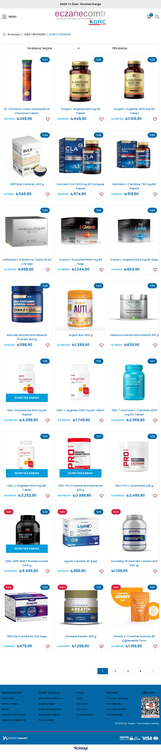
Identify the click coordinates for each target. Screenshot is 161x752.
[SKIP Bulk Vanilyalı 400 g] (27, 155)
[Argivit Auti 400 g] (81, 306)
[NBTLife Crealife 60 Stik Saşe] (27, 607)
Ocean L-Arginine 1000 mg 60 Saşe (134, 260)
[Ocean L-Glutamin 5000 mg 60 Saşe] (81, 231)
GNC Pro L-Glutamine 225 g (134, 486)
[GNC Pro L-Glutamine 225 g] (134, 457)
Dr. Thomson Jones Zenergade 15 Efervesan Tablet (26, 111)
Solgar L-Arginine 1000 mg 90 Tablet (134, 111)
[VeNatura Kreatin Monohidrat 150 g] (134, 306)
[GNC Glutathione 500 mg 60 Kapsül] (27, 381)
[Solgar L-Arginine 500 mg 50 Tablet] (81, 80)
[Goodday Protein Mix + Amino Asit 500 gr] (134, 532)
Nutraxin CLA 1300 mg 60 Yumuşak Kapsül (80, 186)
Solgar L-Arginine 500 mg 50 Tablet (80, 111)
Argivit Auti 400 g (80, 335)
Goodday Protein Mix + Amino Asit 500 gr (134, 563)
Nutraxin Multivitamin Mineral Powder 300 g (27, 337)
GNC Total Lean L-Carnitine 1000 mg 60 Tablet (134, 412)
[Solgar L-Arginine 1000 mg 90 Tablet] (134, 80)
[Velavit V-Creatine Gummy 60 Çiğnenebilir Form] (134, 607)
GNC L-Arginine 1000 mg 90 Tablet (80, 410)
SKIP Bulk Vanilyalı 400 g (27, 184)
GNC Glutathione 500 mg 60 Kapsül (27, 412)
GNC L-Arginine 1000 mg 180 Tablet (26, 488)
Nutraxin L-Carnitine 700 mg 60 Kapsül (134, 186)
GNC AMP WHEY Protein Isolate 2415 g (26, 563)
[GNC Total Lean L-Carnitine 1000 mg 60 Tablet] (134, 381)
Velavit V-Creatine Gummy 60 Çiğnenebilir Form (134, 638)
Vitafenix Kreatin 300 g (80, 636)
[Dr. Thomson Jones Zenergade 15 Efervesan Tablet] (27, 80)
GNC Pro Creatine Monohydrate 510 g (80, 488)
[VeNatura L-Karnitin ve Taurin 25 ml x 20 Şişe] (27, 231)
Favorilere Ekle (48, 119)
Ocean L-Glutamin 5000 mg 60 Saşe (80, 262)
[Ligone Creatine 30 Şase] (81, 532)
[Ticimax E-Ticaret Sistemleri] (80, 749)
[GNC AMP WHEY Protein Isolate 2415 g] (27, 532)
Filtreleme (119, 48)
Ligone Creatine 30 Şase (80, 561)
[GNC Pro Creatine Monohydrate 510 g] (81, 457)
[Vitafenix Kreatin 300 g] (81, 607)
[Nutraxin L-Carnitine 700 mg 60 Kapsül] (134, 155)
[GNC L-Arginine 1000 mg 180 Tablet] (27, 457)
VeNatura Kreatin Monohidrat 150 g (134, 335)
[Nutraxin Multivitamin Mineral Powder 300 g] (27, 306)
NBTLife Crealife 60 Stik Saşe (27, 636)
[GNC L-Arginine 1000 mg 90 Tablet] (81, 381)
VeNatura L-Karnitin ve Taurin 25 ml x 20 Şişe (27, 262)
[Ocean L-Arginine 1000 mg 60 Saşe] (134, 231)
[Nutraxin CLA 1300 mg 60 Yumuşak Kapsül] (81, 155)
